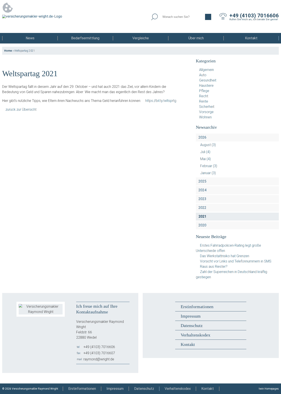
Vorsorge (206, 112)
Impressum (191, 316)
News (30, 38)
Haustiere (206, 85)
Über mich (196, 38)
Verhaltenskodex (195, 335)
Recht (203, 96)
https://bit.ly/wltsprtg (160, 101)
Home (8, 50)
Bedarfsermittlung (85, 38)
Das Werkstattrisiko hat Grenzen (224, 256)
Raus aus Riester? (213, 266)
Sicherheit (206, 107)
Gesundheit (207, 80)
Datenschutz (192, 325)
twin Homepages (269, 388)
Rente (203, 101)
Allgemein (206, 70)
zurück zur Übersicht (20, 109)
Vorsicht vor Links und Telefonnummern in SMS (235, 261)
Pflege (204, 91)
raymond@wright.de (98, 359)
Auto (202, 75)
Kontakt (251, 38)
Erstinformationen (197, 306)
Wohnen (205, 117)
